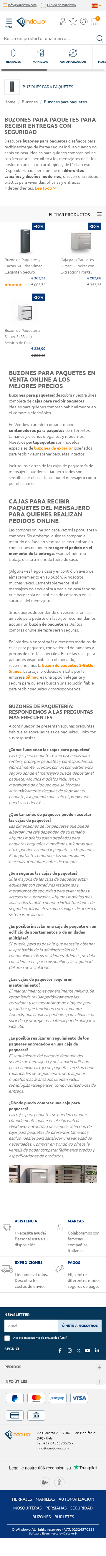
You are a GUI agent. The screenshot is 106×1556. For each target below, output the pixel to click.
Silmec (32, 677)
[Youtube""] (87, 1350)
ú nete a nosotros (80, 1326)
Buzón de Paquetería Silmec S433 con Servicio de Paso (22, 336)
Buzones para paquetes (65, 102)
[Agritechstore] (45, 1481)
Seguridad (81, 1508)
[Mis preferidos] (73, 23)
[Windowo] (25, 20)
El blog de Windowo (61, 5)
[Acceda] (63, 23)
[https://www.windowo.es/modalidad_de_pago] (53, 1406)
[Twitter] (79, 1351)
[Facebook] (60, 1350)
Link (63, 1337)
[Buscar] (100, 38)
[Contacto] (83, 23)
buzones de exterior (53, 448)
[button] (63, 22)
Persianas (56, 1508)
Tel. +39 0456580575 (54, 1443)
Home (10, 102)
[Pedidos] (99, 1367)
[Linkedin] (97, 1350)
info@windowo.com (22, 5)
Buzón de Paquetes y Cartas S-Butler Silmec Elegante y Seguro (23, 266)
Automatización (76, 1499)
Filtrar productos (69, 214)
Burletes (64, 1516)
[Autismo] (59, 1481)
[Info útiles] (99, 1382)
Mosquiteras (27, 1508)
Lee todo (44, 188)
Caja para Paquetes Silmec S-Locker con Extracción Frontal (77, 266)
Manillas (45, 1499)
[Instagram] (70, 1350)
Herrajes (22, 1499)
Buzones (30, 102)
